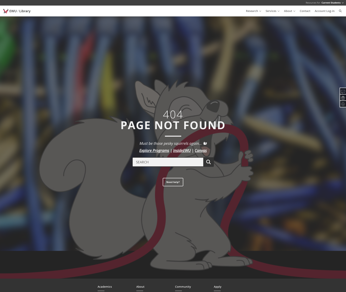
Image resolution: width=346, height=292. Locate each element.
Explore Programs (154, 150)
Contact (305, 11)
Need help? (173, 182)
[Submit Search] (208, 162)
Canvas (201, 150)
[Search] (340, 11)
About (288, 11)
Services (271, 11)
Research (252, 11)
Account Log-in (325, 11)
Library (24, 11)
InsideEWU (182, 150)
